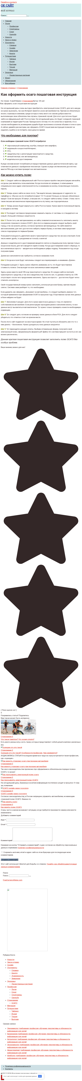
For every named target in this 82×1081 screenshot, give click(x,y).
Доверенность (18, 976)
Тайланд (12, 59)
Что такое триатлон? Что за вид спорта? (17, 739)
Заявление (13, 51)
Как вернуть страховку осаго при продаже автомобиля (24, 766)
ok (40, 1076)
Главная (8, 21)
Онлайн (12, 48)
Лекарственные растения (19, 75)
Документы (10, 43)
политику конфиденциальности (31, 848)
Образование (10, 81)
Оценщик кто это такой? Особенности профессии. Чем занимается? (29, 753)
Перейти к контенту (9, 2)
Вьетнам (12, 64)
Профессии (13, 26)
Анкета (12, 54)
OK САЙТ (7, 5)
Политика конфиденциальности (18, 1066)
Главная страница (8, 88)
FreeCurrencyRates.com (12, 880)
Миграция (13, 70)
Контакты (9, 1069)
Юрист (7, 78)
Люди (7, 24)
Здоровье (9, 72)
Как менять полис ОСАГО (11, 807)
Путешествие (10, 56)
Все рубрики (10, 83)
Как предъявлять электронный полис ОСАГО (19, 780)
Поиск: (4, 15)
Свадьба (12, 34)
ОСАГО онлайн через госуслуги (14, 794)
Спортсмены (14, 29)
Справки (12, 45)
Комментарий (6, 840)
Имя (3, 820)
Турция (12, 67)
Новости (8, 37)
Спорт (11, 32)
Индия (12, 62)
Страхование (22, 88)
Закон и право (10, 40)
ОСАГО (14, 1003)
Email (4, 824)
